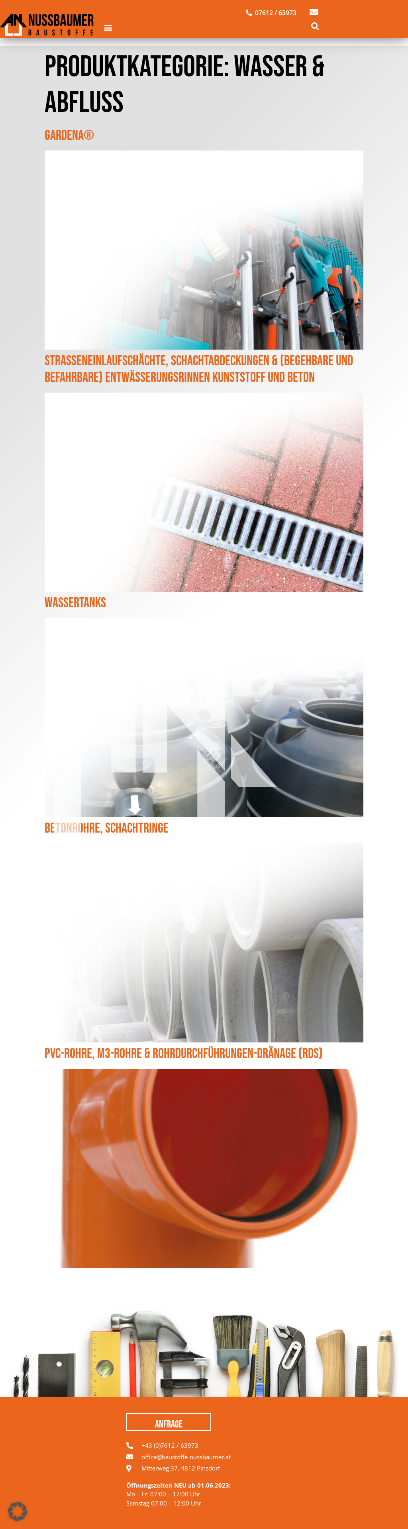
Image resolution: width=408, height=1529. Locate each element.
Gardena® (69, 135)
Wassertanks (75, 603)
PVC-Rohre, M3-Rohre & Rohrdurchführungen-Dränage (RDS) (184, 1053)
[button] (108, 27)
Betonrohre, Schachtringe (107, 828)
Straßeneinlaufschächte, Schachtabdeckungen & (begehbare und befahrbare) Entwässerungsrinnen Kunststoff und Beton (199, 369)
